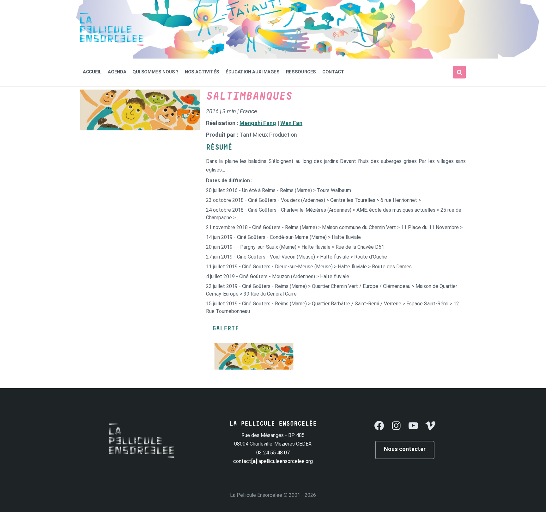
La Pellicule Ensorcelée (256, 495)
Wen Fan (291, 123)
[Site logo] (111, 44)
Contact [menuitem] (333, 72)
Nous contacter (405, 449)
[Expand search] (459, 72)
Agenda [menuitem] (117, 72)
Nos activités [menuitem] (202, 72)
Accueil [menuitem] (92, 72)
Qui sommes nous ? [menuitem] (155, 72)
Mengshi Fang (258, 123)
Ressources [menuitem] (301, 72)
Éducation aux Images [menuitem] (253, 72)
